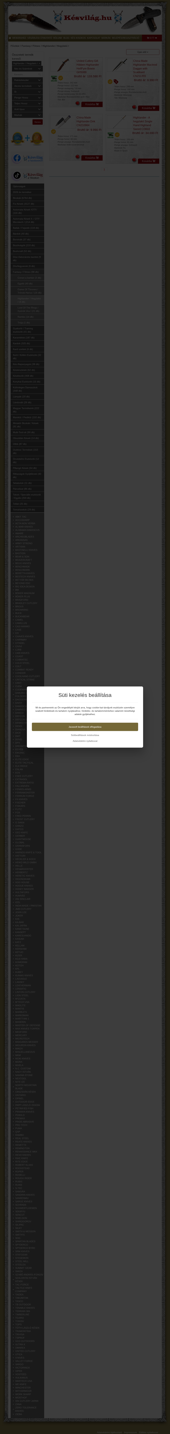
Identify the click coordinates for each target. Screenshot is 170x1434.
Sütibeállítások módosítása (85, 735)
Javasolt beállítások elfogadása (85, 726)
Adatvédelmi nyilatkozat (85, 741)
